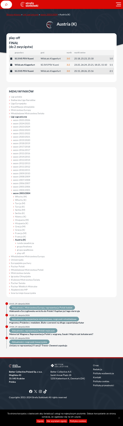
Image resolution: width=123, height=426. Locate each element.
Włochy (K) (20, 200)
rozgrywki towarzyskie (36, 342)
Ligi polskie (16, 96)
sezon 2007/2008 (21, 180)
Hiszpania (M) (22, 220)
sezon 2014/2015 (21, 156)
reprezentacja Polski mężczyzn (40, 330)
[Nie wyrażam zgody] (119, 417)
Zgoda (40, 421)
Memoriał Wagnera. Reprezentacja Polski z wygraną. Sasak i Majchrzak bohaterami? (51, 334)
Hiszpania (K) (21, 223)
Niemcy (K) (20, 216)
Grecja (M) (20, 226)
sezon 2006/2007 (21, 183)
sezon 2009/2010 (21, 173)
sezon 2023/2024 (21, 126)
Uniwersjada (17, 259)
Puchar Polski (18, 266)
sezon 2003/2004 (48, 14)
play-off (21, 253)
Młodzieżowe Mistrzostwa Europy (28, 256)
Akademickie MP (19, 289)
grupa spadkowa (25, 249)
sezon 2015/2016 (21, 153)
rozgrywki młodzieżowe (64, 319)
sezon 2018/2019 (21, 143)
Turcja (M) (20, 203)
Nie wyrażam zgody (56, 421)
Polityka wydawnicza (103, 373)
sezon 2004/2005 (21, 190)
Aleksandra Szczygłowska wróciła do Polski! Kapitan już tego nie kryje (44, 311)
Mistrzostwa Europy (21, 110)
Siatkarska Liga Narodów (23, 100)
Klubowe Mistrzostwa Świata (25, 279)
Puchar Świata (18, 283)
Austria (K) (20, 239)
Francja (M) (20, 233)
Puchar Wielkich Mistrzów (24, 286)
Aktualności (18, 307)
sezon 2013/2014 (21, 160)
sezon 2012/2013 (21, 163)
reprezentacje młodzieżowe (38, 319)
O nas (96, 365)
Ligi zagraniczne (30, 14)
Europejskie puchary (21, 263)
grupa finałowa (24, 246)
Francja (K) (20, 236)
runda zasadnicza (25, 243)
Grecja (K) (20, 229)
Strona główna (13, 14)
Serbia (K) (20, 213)
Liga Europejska (18, 103)
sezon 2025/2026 (21, 120)
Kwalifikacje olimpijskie (22, 106)
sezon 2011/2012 (21, 166)
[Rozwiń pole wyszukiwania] (6, 4)
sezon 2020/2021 (21, 136)
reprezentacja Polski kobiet (58, 307)
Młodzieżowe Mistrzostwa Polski (27, 269)
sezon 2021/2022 (21, 133)
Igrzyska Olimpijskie (21, 276)
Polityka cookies (101, 381)
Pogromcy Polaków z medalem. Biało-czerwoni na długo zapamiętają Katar (46, 322)
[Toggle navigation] (118, 4)
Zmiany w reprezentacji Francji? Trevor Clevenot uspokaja (38, 345)
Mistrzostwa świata (20, 273)
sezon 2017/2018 (21, 146)
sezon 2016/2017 (21, 150)
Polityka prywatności (103, 385)
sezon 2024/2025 (21, 123)
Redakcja (97, 369)
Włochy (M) (21, 196)
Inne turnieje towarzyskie (23, 293)
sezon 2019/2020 (21, 140)
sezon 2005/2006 (21, 186)
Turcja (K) (20, 206)
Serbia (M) (20, 209)
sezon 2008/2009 (21, 176)
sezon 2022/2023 (21, 130)
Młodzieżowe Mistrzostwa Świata (27, 113)
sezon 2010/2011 (21, 170)
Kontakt (97, 377)
